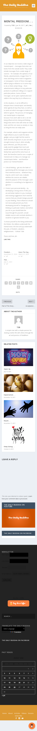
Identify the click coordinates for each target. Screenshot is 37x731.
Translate (17, 632)
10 (4, 678)
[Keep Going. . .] (18, 435)
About (10, 713)
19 (14, 683)
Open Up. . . (8, 369)
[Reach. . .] (18, 409)
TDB (12, 25)
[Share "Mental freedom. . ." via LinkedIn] (23, 283)
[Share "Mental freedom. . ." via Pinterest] (18, 283)
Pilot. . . (6, 260)
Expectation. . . (10, 395)
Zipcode (4, 567)
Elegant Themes (18, 708)
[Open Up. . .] (18, 357)
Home (4, 713)
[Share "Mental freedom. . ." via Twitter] (10, 283)
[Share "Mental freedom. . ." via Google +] (14, 283)
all (26, 25)
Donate (31, 713)
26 (14, 687)
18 (9, 683)
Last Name (5, 561)
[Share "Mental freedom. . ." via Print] (18, 287)
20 (19, 683)
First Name (5, 555)
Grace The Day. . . (24, 252)
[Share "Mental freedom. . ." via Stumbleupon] (27, 283)
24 (4, 687)
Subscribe (18, 716)
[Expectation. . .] (18, 383)
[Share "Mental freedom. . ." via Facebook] (6, 283)
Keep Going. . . (9, 447)
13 (19, 678)
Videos (24, 713)
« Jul (3, 695)
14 (24, 678)
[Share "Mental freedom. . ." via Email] (31, 283)
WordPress (18, 710)
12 (14, 678)
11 (9, 678)
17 (4, 683)
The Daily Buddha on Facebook (18, 533)
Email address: (7, 574)
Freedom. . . (8, 252)
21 (24, 683)
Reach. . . (7, 421)
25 (9, 687)
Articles (17, 713)
